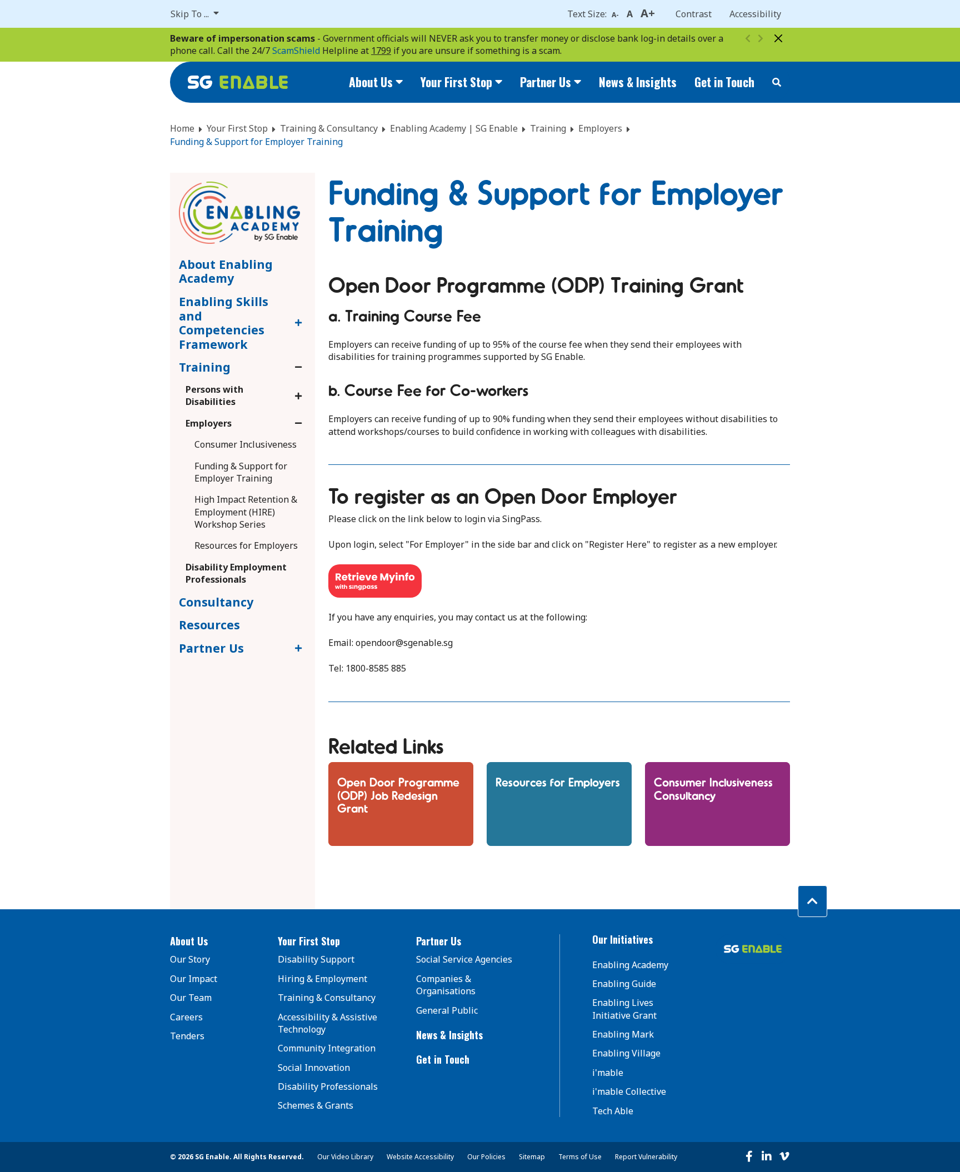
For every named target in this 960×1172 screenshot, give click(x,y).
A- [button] (615, 14)
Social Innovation (314, 1067)
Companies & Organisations (446, 985)
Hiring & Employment (322, 979)
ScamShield (296, 50)
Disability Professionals (328, 1086)
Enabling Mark (623, 1034)
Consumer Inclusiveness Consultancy (713, 788)
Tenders (187, 1036)
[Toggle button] (296, 323)
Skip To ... (191, 14)
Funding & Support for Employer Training (240, 472)
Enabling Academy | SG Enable (454, 128)
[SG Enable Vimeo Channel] (784, 1156)
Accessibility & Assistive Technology (327, 1023)
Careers (186, 1017)
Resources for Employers (246, 545)
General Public (447, 1010)
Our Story (190, 959)
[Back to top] (812, 900)
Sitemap (532, 1156)
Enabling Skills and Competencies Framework (223, 322)
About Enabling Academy (226, 271)
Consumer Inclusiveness (245, 444)
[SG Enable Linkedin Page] (766, 1156)
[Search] (776, 82)
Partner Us (213, 648)
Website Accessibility (420, 1156)
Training (548, 128)
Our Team (191, 997)
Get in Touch (724, 82)
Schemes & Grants (315, 1105)
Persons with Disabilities (214, 395)
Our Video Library (345, 1156)
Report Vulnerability (646, 1156)
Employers (600, 128)
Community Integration (327, 1048)
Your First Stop (237, 128)
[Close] (778, 38)
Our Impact (193, 979)
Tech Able (612, 1111)
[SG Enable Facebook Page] (748, 1156)
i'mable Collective (629, 1091)
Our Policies (486, 1156)
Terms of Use (580, 1156)
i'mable (607, 1072)
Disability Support (316, 959)
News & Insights (638, 82)
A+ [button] (648, 13)
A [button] (630, 14)
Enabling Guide (624, 984)
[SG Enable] (238, 82)
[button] (209, 941)
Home (182, 128)
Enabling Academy (630, 965)
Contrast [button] (694, 14)
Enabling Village (626, 1053)
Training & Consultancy (329, 128)
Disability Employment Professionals (236, 573)
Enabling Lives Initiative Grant (624, 1008)
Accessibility (755, 14)
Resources (209, 625)
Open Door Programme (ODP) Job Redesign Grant (398, 794)
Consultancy (216, 602)
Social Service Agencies (464, 959)
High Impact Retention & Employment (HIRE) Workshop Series (245, 511)
